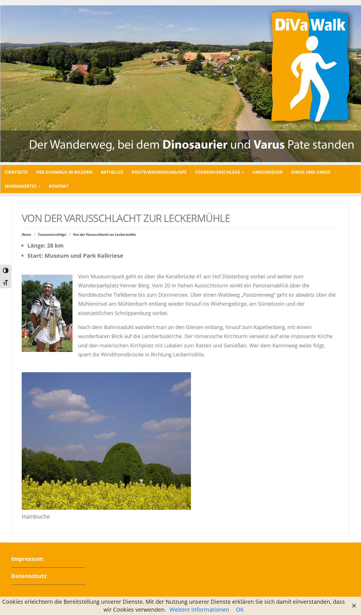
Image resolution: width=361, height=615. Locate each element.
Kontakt (59, 186)
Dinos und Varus (310, 172)
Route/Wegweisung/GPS (159, 172)
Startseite (16, 172)
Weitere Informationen (199, 609)
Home (26, 234)
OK (240, 609)
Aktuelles (112, 172)
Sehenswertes (21, 186)
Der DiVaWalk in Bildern (64, 172)
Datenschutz (29, 576)
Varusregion (267, 172)
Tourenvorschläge (218, 172)
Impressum (27, 559)
